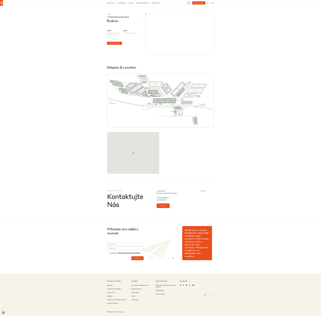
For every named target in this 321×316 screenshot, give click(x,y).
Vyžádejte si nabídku (114, 43)
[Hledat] (213, 3)
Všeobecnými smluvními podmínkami (129, 253)
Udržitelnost (136, 289)
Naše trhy (110, 3)
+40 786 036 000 (161, 200)
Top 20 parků (160, 294)
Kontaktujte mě (163, 205)
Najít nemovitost (199, 3)
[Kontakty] (189, 3)
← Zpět (109, 14)
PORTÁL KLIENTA (112, 303)
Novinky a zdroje (142, 3)
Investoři (154, 3)
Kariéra (109, 296)
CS (207, 3)
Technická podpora (114, 289)
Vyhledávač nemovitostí (140, 285)
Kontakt (110, 285)
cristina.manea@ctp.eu (163, 197)
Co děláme (121, 3)
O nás (130, 3)
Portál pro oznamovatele (116, 299)
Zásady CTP (111, 292)
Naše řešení (159, 290)
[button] (133, 153)
